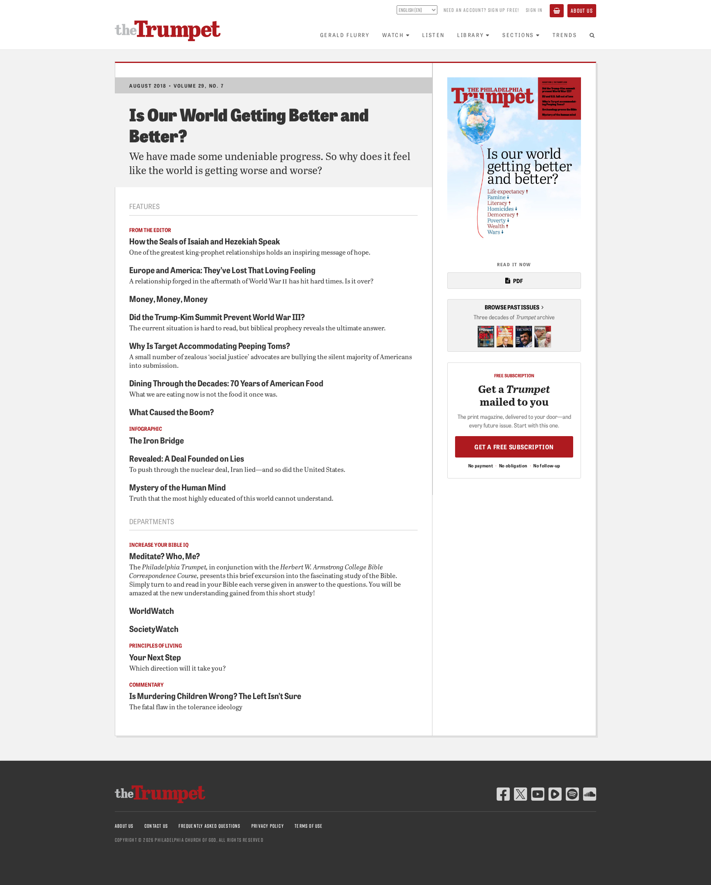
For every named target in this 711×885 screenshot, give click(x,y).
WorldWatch (151, 610)
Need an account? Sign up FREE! (481, 10)
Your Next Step (155, 656)
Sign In (534, 10)
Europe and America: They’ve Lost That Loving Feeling (222, 269)
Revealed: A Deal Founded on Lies (186, 458)
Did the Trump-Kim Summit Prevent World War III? (217, 316)
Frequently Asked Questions (209, 825)
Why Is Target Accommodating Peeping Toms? (209, 345)
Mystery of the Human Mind (177, 486)
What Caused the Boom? (171, 411)
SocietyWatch (154, 628)
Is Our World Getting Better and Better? (249, 124)
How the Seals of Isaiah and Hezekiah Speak (204, 240)
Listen (433, 34)
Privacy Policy (267, 825)
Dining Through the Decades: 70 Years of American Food (226, 382)
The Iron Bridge (156, 440)
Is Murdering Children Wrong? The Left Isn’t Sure (215, 695)
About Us (582, 10)
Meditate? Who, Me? (164, 555)
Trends (565, 34)
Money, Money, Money (168, 298)
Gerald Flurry (345, 34)
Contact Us (156, 825)
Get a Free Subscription (514, 446)
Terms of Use (309, 825)
